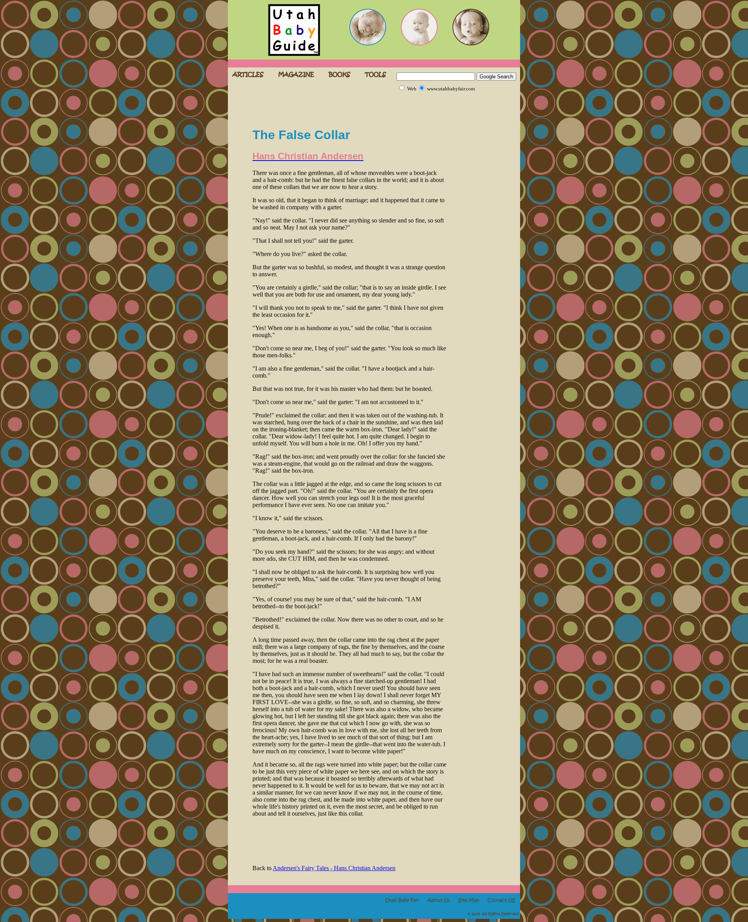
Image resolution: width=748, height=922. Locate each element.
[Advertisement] (343, 106)
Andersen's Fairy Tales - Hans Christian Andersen (334, 868)
